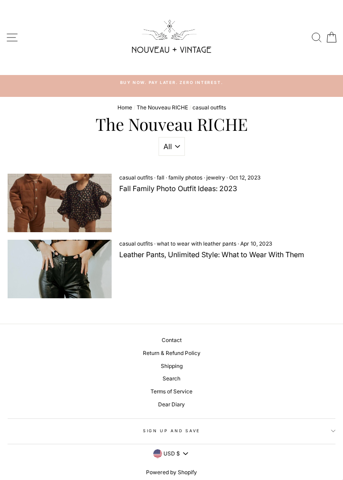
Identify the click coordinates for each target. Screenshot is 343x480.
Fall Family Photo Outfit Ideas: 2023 (178, 188)
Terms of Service (171, 391)
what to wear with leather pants (196, 243)
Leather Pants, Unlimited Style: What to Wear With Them (211, 254)
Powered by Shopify (171, 472)
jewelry (215, 177)
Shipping (172, 366)
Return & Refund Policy (172, 353)
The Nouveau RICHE (162, 107)
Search (171, 378)
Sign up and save (171, 430)
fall (160, 177)
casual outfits (136, 177)
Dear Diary (171, 404)
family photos (185, 177)
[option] (171, 82)
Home (124, 107)
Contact (172, 340)
